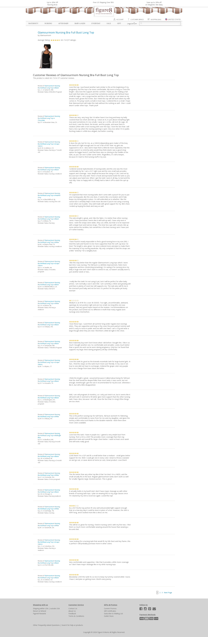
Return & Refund (39, 611)
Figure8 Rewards (39, 613)
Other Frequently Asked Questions (46, 625)
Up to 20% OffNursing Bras (52, 3)
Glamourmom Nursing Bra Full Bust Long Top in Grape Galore (49, 144)
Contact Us (72, 608)
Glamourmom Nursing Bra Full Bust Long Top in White (49, 241)
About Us (72, 611)
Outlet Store (109, 616)
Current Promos (110, 608)
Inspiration (132, 23)
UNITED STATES (174, 19)
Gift (119, 23)
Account (120, 19)
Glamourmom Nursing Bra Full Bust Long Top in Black (49, 87)
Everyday (95, 23)
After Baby (63, 23)
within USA (44, 608)
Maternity (33, 23)
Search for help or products (72, 625)
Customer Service (137, 19)
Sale (109, 23)
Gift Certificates (110, 611)
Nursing (48, 23)
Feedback (72, 613)
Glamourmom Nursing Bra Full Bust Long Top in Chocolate (49, 118)
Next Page (168, 592)
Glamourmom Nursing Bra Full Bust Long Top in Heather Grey (49, 195)
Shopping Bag (156, 19)
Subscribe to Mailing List (113, 613)
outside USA (55, 608)
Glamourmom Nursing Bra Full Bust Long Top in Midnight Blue (49, 435)
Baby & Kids (80, 23)
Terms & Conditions (76, 616)
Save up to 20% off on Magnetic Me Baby (154, 3)
